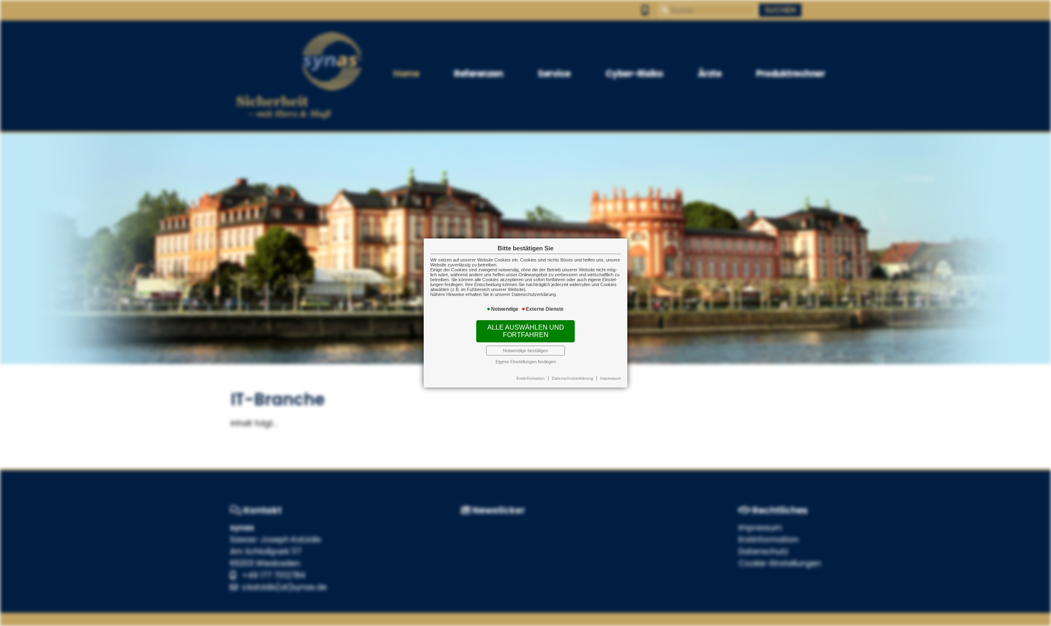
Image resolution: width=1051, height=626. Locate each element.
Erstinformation (530, 378)
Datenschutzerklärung (572, 378)
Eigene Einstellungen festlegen (526, 361)
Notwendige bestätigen (525, 350)
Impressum (610, 378)
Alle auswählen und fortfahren (525, 331)
